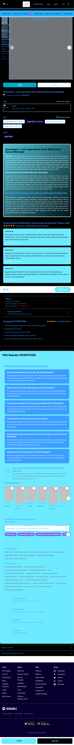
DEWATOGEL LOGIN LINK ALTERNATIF (48, 14)
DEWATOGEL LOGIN (22, 14)
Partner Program (20, 678)
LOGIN (19, 741)
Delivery (38, 671)
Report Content (7, 648)
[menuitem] (6, 14)
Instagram (61, 671)
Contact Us (39, 690)
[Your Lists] (63, 4)
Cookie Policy (28, 713)
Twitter (60, 677)
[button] (5, 19)
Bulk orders (6, 696)
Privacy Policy (18, 713)
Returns (38, 674)
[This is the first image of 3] (12, 48)
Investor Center (23, 674)
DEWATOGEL (6, 14)
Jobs (19, 690)
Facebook (61, 674)
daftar (4, 693)
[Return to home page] (12, 4)
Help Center (39, 677)
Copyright (39, 687)
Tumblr (60, 681)
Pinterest (61, 684)
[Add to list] (11, 488)
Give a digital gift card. (24, 306)
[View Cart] (68, 4)
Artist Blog (21, 693)
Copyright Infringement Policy (12, 653)
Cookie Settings (41, 694)
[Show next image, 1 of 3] (69, 48)
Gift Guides (6, 671)
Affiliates (20, 683)
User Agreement (7, 713)
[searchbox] (37, 528)
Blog (4, 681)
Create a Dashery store (22, 697)
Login (4, 690)
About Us (20, 671)
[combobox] (26, 4)
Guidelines (39, 681)
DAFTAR (55, 741)
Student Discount (5, 685)
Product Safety (40, 684)
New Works (6, 677)
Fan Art (5, 674)
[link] (11, 534)
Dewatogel (8, 156)
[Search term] (27, 4)
